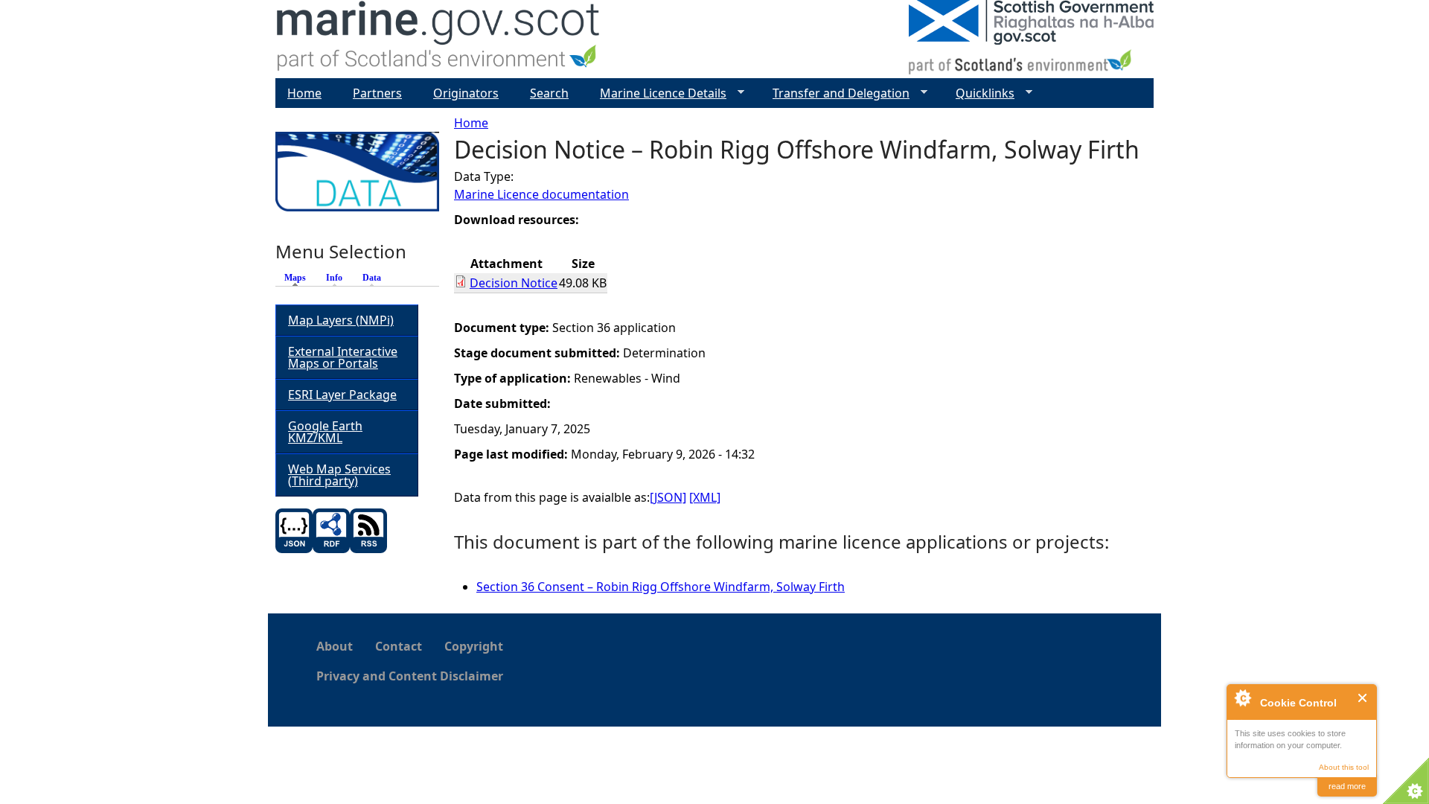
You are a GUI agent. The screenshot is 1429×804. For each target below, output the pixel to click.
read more (1347, 786)
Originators (466, 93)
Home (471, 123)
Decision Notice (513, 283)
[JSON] (668, 497)
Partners (377, 93)
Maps (298, 277)
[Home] (438, 39)
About (334, 646)
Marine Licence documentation (541, 194)
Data (371, 277)
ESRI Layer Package (342, 394)
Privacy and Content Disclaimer (409, 676)
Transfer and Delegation (835, 93)
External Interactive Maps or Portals (342, 357)
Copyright (473, 646)
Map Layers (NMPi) (341, 320)
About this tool (1344, 767)
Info (334, 277)
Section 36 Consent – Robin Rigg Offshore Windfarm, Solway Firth (660, 586)
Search (549, 93)
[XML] (704, 497)
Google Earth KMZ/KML (325, 432)
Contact (398, 646)
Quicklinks (979, 93)
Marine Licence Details (657, 93)
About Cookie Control (1242, 697)
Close (1363, 698)
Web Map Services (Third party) (339, 475)
